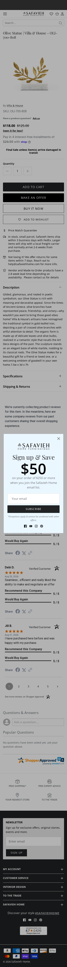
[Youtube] (30, 526)
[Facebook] (25, 526)
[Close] (59, 438)
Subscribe (33, 509)
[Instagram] (36, 526)
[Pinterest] (41, 526)
